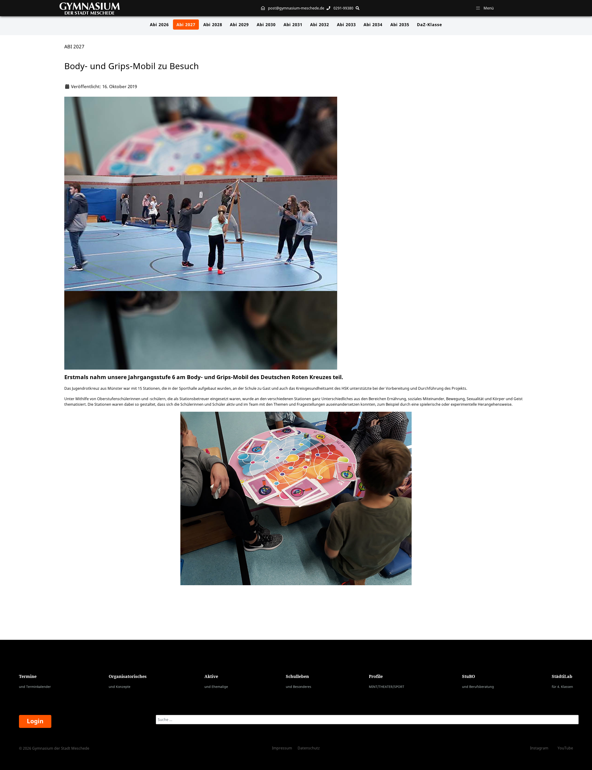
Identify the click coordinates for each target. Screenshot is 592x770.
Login (35, 721)
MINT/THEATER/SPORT (386, 686)
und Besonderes (298, 686)
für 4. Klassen (562, 686)
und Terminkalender (35, 686)
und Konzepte (119, 686)
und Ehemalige (216, 686)
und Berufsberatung (478, 686)
